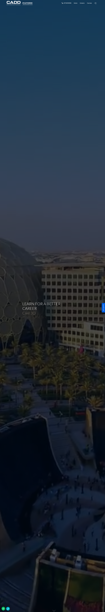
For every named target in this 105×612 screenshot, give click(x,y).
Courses (89, 3)
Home (75, 3)
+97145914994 (67, 3)
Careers (82, 3)
